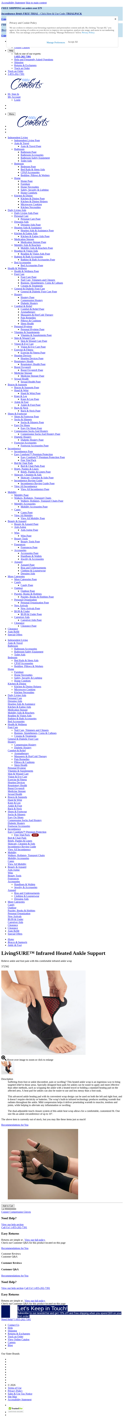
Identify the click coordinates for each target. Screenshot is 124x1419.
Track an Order (22, 68)
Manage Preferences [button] (56, 42)
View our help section (12, 1224)
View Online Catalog (18, 1339)
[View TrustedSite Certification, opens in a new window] (16, 1412)
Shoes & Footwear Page (26, 416)
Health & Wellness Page (26, 271)
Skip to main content (36, 2)
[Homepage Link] (27, 88)
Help (11, 50)
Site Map (12, 1396)
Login (17, 100)
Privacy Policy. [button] (88, 32)
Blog (10, 1345)
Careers (12, 1342)
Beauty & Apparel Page (26, 524)
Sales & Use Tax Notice (20, 1393)
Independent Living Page (27, 140)
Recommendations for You (14, 1124)
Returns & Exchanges (25, 65)
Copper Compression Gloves (16, 1212)
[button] (73, 42)
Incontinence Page (23, 451)
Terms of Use (14, 1388)
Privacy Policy (15, 1390)
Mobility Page (21, 495)
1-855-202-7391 (22, 56)
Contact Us (13, 1325)
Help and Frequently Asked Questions (33, 59)
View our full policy (35, 1239)
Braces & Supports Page (26, 387)
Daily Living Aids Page (26, 213)
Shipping (18, 62)
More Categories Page (25, 579)
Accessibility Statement (13, 2)
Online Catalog (22, 47)
